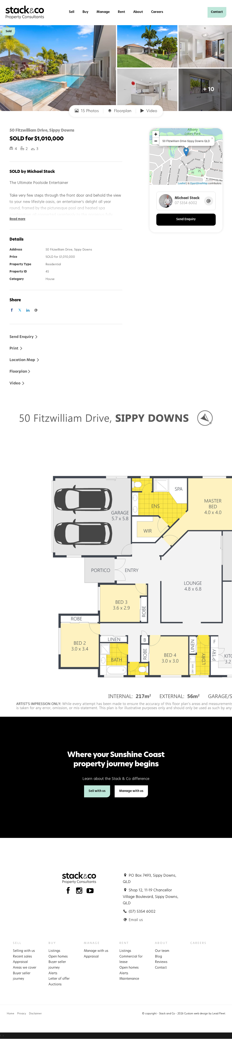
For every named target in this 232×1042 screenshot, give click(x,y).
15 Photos (89, 111)
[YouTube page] (90, 891)
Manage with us (131, 791)
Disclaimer (35, 1014)
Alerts (52, 973)
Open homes (58, 956)
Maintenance (129, 979)
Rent (121, 12)
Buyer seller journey (21, 976)
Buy (85, 12)
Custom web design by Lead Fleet (204, 1014)
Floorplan (122, 111)
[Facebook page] (69, 891)
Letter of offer (59, 979)
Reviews (161, 962)
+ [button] (155, 134)
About (138, 12)
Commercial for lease (131, 959)
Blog (158, 956)
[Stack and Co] (25, 12)
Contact (217, 12)
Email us (136, 920)
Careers (157, 12)
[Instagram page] (80, 891)
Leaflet (182, 183)
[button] (16, 348)
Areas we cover (24, 968)
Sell (71, 12)
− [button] (155, 141)
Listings (54, 951)
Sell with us (97, 791)
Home (10, 1014)
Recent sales (22, 956)
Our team (162, 951)
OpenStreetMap (199, 183)
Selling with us (24, 951)
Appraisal (20, 962)
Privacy (21, 1014)
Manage (103, 12)
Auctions (55, 984)
